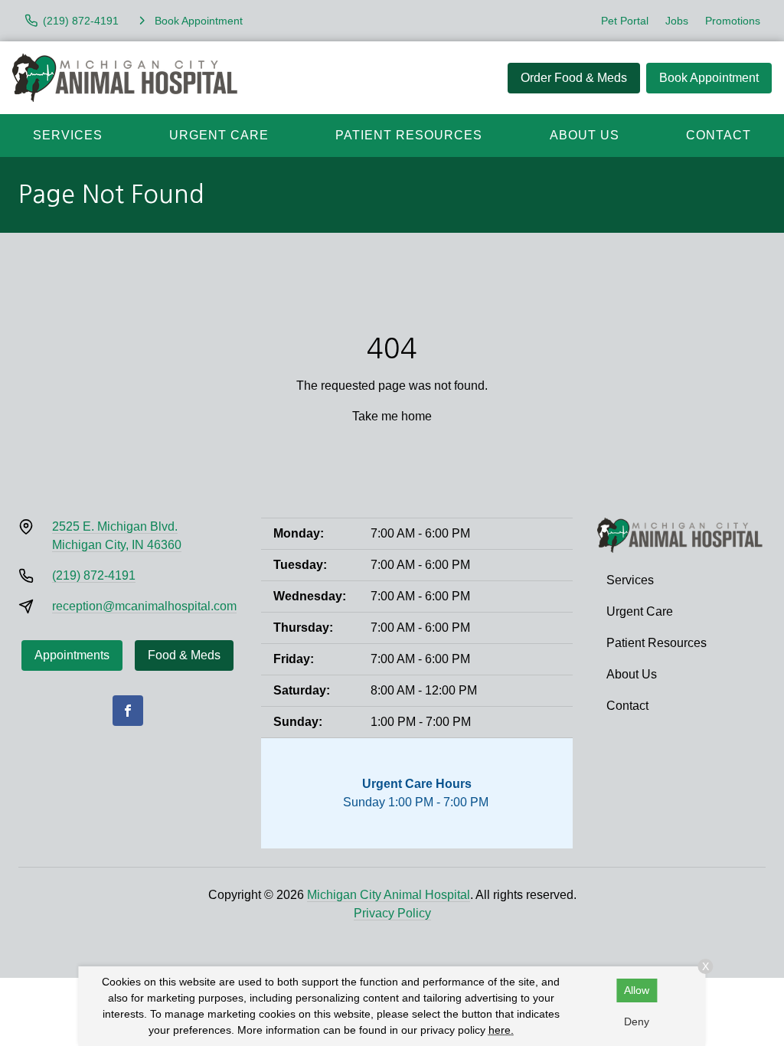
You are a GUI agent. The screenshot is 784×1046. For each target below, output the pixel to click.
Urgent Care (219, 135)
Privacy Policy (392, 913)
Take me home (392, 416)
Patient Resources (408, 135)
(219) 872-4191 (94, 575)
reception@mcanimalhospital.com (144, 606)
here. (501, 1030)
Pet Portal (624, 21)
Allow (636, 990)
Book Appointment (709, 77)
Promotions (732, 21)
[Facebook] (128, 710)
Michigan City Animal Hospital (388, 894)
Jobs (676, 21)
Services (68, 135)
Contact (718, 135)
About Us (584, 135)
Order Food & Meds (574, 77)
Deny (636, 1021)
